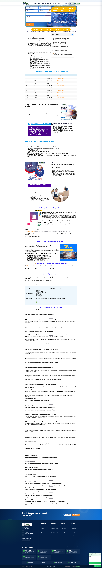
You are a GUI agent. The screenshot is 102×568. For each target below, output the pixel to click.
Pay (55, 3)
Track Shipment (67, 514)
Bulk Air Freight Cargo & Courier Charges (59, 51)
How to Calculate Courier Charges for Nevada (59, 49)
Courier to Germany (64, 532)
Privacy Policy (74, 535)
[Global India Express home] (26, 3)
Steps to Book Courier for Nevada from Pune (59, 42)
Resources (52, 3)
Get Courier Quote (76, 514)
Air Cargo (42, 528)
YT (29, 540)
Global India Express (41, 108)
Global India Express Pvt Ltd (31, 231)
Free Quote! (29, 24)
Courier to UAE (63, 531)
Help (48, 3)
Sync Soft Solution (78, 566)
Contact (59, 3)
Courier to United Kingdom (65, 527)
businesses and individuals (30, 265)
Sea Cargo (42, 527)
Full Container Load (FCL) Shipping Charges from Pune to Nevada (62, 54)
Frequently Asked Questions (55, 532)
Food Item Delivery (43, 531)
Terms (48, 566)
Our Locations (73, 531)
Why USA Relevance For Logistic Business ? (59, 39)
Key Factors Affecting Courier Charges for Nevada (60, 46)
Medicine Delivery (43, 532)
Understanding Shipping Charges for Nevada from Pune (61, 43)
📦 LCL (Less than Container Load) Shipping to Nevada (61, 53)
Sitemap (54, 566)
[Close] (72, 34)
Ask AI (66, 3)
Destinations (44, 3)
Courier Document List (54, 527)
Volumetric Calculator (54, 531)
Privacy (51, 566)
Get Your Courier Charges (60, 76)
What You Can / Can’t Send (54, 528)
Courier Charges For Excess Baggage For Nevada (60, 50)
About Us (35, 3)
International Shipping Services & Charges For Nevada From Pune (62, 38)
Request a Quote (74, 527)
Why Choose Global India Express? (58, 47)
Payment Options (74, 532)
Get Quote (77, 3)
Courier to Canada (64, 528)
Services (39, 3)
